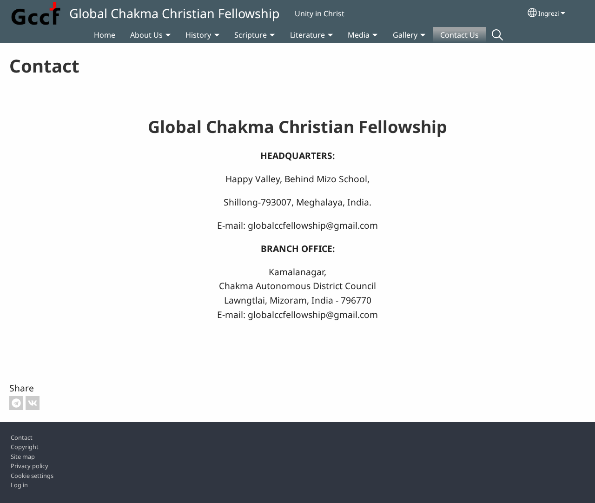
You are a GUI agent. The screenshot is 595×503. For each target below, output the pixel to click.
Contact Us (459, 35)
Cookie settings (32, 475)
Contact (22, 437)
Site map (23, 456)
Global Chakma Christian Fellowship (174, 13)
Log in (19, 485)
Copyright (25, 447)
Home (104, 35)
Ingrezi (548, 13)
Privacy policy (29, 466)
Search (497, 35)
